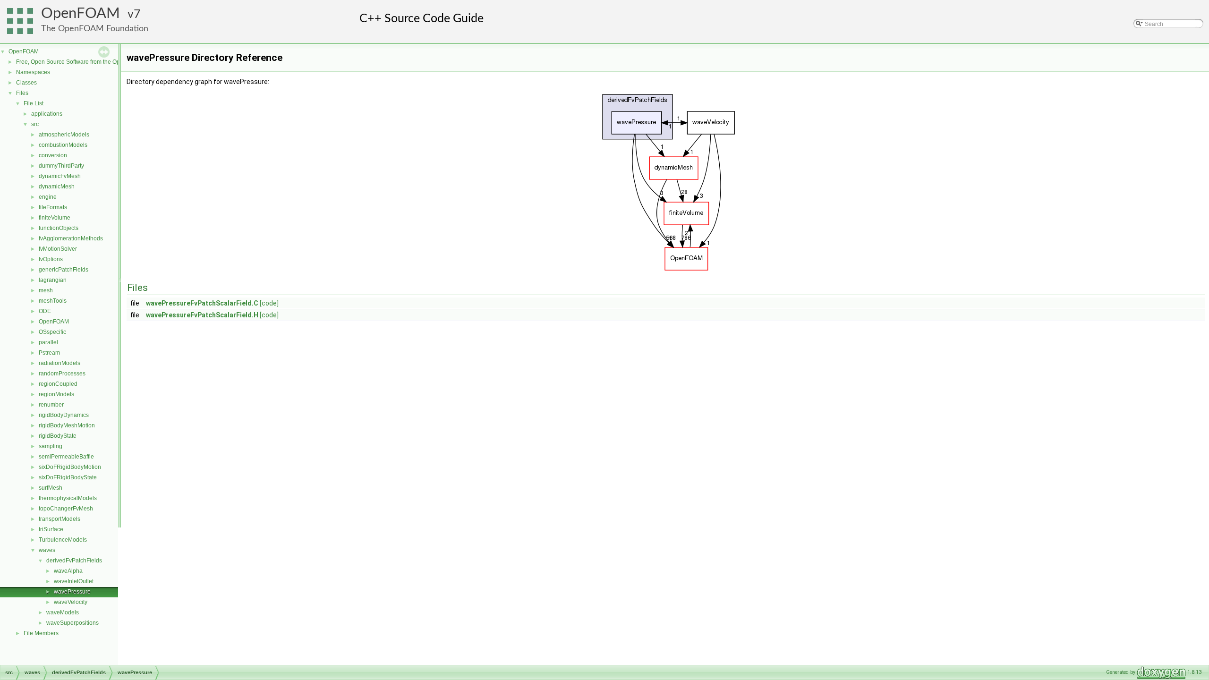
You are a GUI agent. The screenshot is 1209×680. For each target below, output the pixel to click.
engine (48, 197)
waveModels (62, 612)
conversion (53, 155)
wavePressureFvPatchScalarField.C (202, 303)
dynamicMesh (57, 186)
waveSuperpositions (72, 623)
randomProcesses (62, 373)
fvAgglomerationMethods (71, 238)
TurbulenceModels (63, 539)
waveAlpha (68, 571)
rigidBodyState (58, 436)
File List (33, 103)
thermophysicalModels (68, 498)
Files (22, 93)
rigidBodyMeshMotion (67, 425)
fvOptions (51, 259)
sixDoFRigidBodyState (68, 477)
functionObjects (58, 228)
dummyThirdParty (61, 165)
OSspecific (52, 332)
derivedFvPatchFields (74, 560)
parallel (48, 342)
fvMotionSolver (58, 249)
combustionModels (63, 145)
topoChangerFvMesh (66, 508)
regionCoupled (58, 384)
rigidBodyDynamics (64, 415)
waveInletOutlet (74, 581)
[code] (269, 303)
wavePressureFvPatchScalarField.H (202, 315)
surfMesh (50, 487)
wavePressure (72, 591)
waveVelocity (70, 602)
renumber (51, 404)
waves (47, 550)
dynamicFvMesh (60, 176)
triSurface (51, 529)
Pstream (49, 352)
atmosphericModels (64, 134)
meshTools (53, 301)
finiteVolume (54, 217)
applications (46, 113)
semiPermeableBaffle (66, 456)
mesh (46, 290)
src (35, 124)
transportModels (59, 519)
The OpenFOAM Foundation (94, 28)
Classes (26, 82)
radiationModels (59, 363)
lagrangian (53, 280)
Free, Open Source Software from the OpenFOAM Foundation (94, 62)
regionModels (56, 394)
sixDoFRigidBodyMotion (70, 467)
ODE (45, 311)
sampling (50, 446)
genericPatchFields (63, 269)
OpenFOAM (80, 13)
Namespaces (33, 72)
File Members (41, 633)
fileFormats (53, 207)
